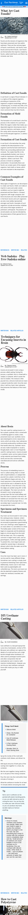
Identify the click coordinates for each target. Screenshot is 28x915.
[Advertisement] (14, 76)
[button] (1, 3)
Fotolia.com (25, 639)
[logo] (13, 3)
